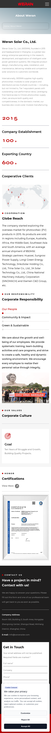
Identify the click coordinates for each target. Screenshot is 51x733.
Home (6, 26)
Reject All (25, 720)
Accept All (25, 726)
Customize (25, 713)
